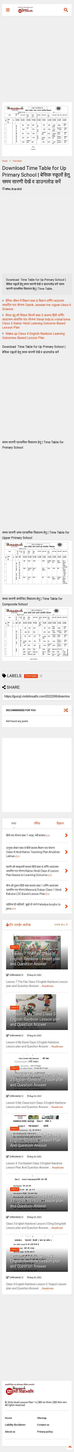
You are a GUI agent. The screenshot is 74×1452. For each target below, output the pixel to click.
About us (10, 1431)
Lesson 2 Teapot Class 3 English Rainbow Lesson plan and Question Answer (35, 1261)
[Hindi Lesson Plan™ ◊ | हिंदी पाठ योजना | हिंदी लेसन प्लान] (25, 11)
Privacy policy (45, 1431)
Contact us (43, 1424)
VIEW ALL (60, 924)
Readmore (47, 986)
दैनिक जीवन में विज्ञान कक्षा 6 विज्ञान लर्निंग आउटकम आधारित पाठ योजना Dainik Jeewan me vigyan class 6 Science (36, 305)
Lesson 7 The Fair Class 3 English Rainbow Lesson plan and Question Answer (35, 958)
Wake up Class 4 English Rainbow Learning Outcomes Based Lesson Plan (33, 336)
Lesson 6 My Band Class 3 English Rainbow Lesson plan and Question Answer (35, 1019)
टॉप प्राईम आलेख (20, 925)
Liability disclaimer (15, 1424)
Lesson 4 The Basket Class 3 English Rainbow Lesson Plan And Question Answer (35, 1140)
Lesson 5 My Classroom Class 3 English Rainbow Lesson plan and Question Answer (36, 1079)
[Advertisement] (37, 59)
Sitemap (41, 1418)
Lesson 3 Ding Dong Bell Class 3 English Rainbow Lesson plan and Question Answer (36, 1200)
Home (4, 161)
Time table (17, 161)
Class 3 (14, 947)
